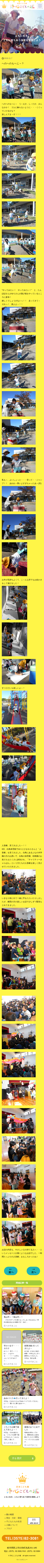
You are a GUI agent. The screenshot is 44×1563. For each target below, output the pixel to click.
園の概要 (10, 1514)
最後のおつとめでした (32, 1428)
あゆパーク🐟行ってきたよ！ (16, 1398)
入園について (12, 1525)
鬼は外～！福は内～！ (13, 1317)
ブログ (9, 1528)
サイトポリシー (22, 1560)
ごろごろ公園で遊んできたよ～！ (11, 1428)
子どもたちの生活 (14, 1521)
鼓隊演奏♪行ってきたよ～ (31, 1347)
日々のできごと (10, 1326)
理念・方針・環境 (14, 1518)
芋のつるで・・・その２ (11, 1347)
